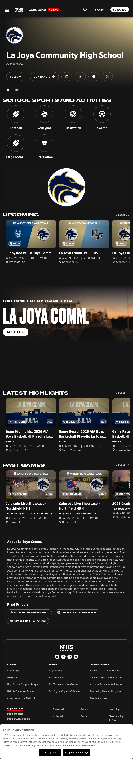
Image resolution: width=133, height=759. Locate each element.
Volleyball (58, 716)
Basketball (59, 709)
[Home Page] (8, 90)
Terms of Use (88, 745)
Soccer (84, 716)
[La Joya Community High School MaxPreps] (80, 76)
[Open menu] (7, 10)
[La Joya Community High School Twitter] (107, 76)
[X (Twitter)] (63, 657)
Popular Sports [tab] (15, 708)
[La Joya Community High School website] (66, 76)
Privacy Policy (69, 745)
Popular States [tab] (15, 713)
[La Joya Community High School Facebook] (93, 76)
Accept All (50, 752)
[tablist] (24, 713)
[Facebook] (57, 657)
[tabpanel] (89, 718)
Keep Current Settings (76, 752)
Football (85, 709)
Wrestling (114, 709)
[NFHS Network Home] (19, 10)
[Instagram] (69, 657)
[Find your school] (85, 9)
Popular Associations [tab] (18, 719)
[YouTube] (76, 657)
